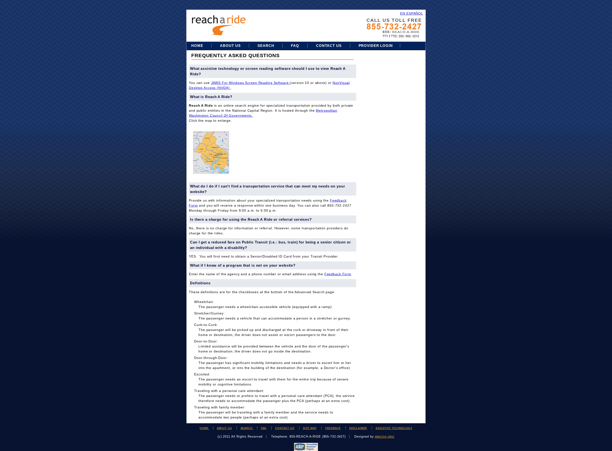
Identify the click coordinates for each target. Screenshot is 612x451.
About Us (230, 46)
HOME (204, 428)
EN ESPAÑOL (411, 13)
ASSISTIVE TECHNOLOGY (394, 428)
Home (197, 46)
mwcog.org (384, 436)
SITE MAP (310, 428)
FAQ (295, 46)
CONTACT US (284, 428)
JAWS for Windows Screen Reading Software (250, 83)
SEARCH (246, 428)
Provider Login (376, 46)
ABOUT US (224, 428)
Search (266, 46)
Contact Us (329, 46)
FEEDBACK (333, 428)
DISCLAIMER (358, 428)
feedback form (337, 274)
